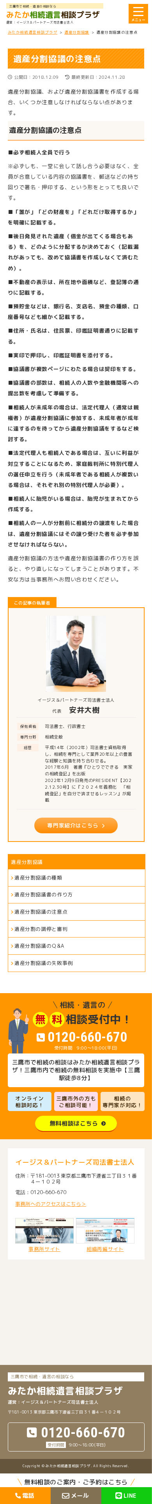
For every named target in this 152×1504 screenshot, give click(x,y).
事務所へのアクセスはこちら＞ (50, 1203)
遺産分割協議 (27, 861)
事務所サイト (44, 1248)
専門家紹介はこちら (73, 825)
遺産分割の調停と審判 (40, 928)
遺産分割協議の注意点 (40, 911)
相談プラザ (53, 14)
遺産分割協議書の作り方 (43, 894)
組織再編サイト (105, 1248)
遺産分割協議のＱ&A (39, 945)
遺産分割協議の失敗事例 (43, 962)
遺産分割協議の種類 (38, 877)
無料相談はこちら (73, 1123)
